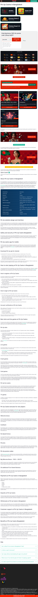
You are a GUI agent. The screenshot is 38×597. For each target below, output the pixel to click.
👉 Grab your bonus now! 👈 (25, 304)
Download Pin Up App (19, 596)
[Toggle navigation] (1, 1)
